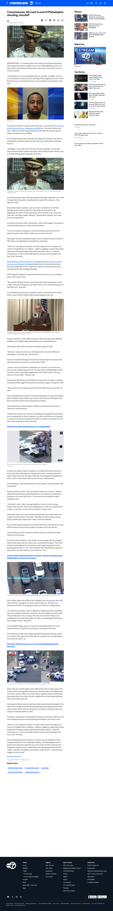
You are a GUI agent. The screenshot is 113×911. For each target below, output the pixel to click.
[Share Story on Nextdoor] (54, 20)
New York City (50, 865)
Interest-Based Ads (64, 903)
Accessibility (91, 879)
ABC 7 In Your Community (95, 874)
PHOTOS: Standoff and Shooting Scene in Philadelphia (28, 426)
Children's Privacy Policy (31, 903)
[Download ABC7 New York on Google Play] (102, 896)
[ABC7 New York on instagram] (16, 897)
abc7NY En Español (69, 891)
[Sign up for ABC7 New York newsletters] (21, 897)
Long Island (49, 871)
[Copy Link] (62, 20)
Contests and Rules (93, 882)
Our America (67, 882)
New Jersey (49, 868)
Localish (25, 879)
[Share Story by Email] (58, 20)
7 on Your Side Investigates (31, 876)
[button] (7, 3)
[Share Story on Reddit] (50, 20)
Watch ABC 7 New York (30, 885)
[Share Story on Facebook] (42, 20)
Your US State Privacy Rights (44, 903)
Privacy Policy (9, 903)
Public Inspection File (76, 903)
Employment (91, 868)
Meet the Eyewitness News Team (97, 871)
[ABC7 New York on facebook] (8, 897)
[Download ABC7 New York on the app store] (92, 896)
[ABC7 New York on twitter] (12, 897)
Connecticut (49, 876)
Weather (25, 868)
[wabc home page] (11, 865)
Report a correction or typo (14, 756)
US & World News (68, 871)
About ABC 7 (91, 876)
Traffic (25, 871)
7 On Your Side (27, 874)
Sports (65, 879)
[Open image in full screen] (61, 433)
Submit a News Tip (93, 865)
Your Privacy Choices (19, 903)
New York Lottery (68, 865)
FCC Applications (86, 903)
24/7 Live (38, 3)
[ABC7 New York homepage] (21, 3)
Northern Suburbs (51, 874)
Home (24, 865)
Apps (24, 888)
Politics (65, 874)
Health (65, 876)
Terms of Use (56, 903)
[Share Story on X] (46, 20)
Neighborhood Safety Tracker (72, 868)
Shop (24, 882)
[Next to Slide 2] (61, 446)
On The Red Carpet (69, 885)
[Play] (90, 56)
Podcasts (66, 888)
